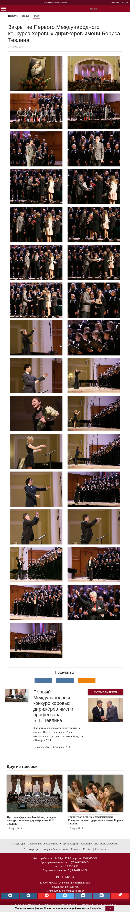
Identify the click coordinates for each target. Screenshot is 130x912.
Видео (25, 15)
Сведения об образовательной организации (53, 843)
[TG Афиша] (28, 896)
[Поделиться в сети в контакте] (43, 680)
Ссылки (75, 849)
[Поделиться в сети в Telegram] (65, 680)
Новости (13, 15)
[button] (90, 710)
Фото (37, 15)
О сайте (87, 849)
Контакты (100, 849)
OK (110, 908)
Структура (19, 843)
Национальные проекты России (99, 843)
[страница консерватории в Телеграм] (10, 896)
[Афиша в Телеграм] (120, 896)
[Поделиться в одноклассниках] (86, 680)
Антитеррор (31, 849)
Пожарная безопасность (54, 849)
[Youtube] (47, 896)
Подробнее (96, 908)
